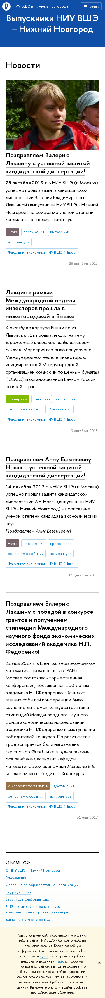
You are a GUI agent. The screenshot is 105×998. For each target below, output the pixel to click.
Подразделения (18, 892)
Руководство (16, 877)
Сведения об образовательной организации (42, 884)
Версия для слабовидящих (27, 899)
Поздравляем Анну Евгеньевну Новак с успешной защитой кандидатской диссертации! (48, 467)
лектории (42, 399)
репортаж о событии (26, 409)
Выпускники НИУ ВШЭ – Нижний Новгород (52, 23)
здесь (44, 956)
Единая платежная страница (28, 919)
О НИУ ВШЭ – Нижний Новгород (33, 870)
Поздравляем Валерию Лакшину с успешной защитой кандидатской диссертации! (48, 163)
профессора (61, 543)
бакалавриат (61, 409)
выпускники (59, 231)
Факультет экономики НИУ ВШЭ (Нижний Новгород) (43, 252)
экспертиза (65, 399)
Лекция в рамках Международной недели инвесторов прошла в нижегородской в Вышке (41, 304)
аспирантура (19, 242)
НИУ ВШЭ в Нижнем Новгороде (41, 6)
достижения (34, 231)
